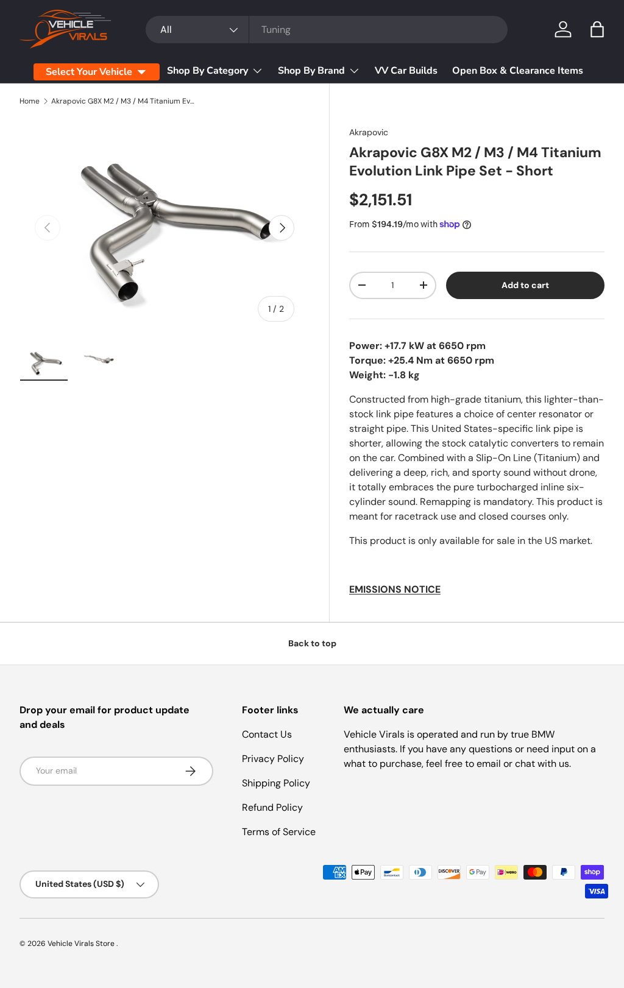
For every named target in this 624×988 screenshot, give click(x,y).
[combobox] (327, 29)
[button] (597, 29)
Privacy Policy (273, 758)
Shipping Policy (276, 783)
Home (30, 101)
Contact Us (267, 734)
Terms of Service (279, 831)
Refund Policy (272, 807)
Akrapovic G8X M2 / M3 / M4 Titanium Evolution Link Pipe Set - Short (124, 101)
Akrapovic (368, 132)
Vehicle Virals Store (82, 943)
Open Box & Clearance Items (517, 70)
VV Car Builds (406, 70)
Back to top (312, 643)
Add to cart (525, 285)
